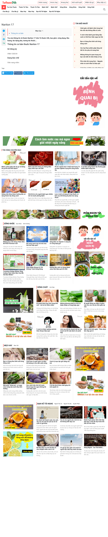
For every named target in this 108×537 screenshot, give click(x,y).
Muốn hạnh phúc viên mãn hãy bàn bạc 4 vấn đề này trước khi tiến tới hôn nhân (94, 421)
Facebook (19, 73)
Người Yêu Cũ (58, 403)
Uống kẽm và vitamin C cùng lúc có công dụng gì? (60, 242)
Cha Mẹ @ (6, 11)
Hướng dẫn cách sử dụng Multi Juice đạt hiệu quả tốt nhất (60, 268)
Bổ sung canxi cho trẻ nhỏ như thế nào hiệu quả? (36, 244)
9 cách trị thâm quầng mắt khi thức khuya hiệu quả (46, 330)
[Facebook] (4, 35)
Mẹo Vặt (16, 345)
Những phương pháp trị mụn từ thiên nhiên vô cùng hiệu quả (70, 304)
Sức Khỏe (19, 223)
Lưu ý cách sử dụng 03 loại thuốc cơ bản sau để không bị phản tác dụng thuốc (67, 195)
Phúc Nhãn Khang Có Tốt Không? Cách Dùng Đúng (34, 268)
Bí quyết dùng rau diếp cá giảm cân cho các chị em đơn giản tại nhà (94, 305)
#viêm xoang (42, 2)
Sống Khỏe (63, 7)
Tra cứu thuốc (12, 7)
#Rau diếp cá (101, 2)
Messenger (30, 73)
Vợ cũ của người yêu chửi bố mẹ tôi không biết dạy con (70, 420)
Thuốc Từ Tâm (23, 7)
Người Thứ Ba (67, 403)
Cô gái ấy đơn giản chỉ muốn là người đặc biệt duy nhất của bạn (70, 448)
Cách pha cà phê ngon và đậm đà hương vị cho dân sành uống (36, 362)
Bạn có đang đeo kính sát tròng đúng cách (13, 362)
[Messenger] (4, 39)
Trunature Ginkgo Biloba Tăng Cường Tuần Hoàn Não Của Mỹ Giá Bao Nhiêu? (13, 273)
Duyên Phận (76, 403)
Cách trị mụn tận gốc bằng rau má (60, 362)
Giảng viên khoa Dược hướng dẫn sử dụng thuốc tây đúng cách (14, 195)
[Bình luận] (4, 43)
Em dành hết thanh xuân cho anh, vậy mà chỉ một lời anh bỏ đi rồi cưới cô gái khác (47, 421)
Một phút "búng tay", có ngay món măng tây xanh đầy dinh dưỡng (12, 387)
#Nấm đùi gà (89, 2)
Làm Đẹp (52, 287)
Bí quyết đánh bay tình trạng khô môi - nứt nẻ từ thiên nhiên (47, 304)
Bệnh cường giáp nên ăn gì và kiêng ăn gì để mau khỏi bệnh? (13, 167)
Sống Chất (81, 7)
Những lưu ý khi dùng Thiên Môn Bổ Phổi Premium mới (14, 242)
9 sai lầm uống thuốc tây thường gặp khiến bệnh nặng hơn (93, 167)
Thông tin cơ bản (17, 33)
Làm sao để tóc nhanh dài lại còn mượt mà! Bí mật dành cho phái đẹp (71, 330)
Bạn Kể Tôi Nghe (41, 11)
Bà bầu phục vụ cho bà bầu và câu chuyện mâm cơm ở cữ (46, 448)
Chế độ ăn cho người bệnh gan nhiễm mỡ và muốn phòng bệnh (40, 195)
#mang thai (64, 2)
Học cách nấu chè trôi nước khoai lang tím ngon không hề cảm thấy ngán (36, 387)
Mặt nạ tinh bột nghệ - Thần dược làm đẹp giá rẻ (95, 330)
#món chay (53, 2)
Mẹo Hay (23, 11)
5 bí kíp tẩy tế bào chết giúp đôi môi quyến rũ (60, 386)
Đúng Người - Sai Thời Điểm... (94, 447)
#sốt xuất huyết (77, 2)
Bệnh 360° (45, 7)
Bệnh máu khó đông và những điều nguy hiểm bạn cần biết (39, 167)
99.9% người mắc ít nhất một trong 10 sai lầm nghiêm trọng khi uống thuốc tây (67, 168)
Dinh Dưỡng (26, 223)
